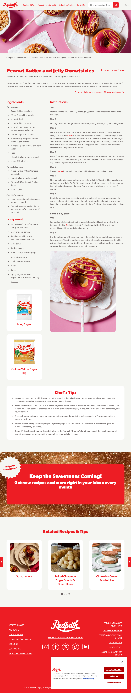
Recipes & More (29, 5)
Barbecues (79, 57)
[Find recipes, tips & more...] (116, 5)
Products (41, 5)
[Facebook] (55, 649)
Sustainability (51, 5)
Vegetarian (44, 57)
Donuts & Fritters (23, 57)
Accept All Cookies (114, 670)
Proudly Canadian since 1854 (65, 637)
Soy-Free (35, 57)
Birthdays (87, 57)
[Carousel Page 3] (69, 594)
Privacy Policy (114, 647)
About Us (13, 644)
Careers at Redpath (112, 630)
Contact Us (81, 5)
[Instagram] (45, 649)
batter (60, 171)
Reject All (114, 676)
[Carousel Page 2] (65, 594)
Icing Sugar (24, 324)
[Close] (122, 662)
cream (70, 135)
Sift (67, 225)
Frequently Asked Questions (113, 624)
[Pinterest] (65, 649)
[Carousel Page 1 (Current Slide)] (62, 594)
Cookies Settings (114, 682)
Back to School (54, 57)
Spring (63, 57)
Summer (70, 57)
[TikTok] (75, 649)
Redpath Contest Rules (20, 653)
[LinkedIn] (85, 649)
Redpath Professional (67, 5)
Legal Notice (115, 642)
